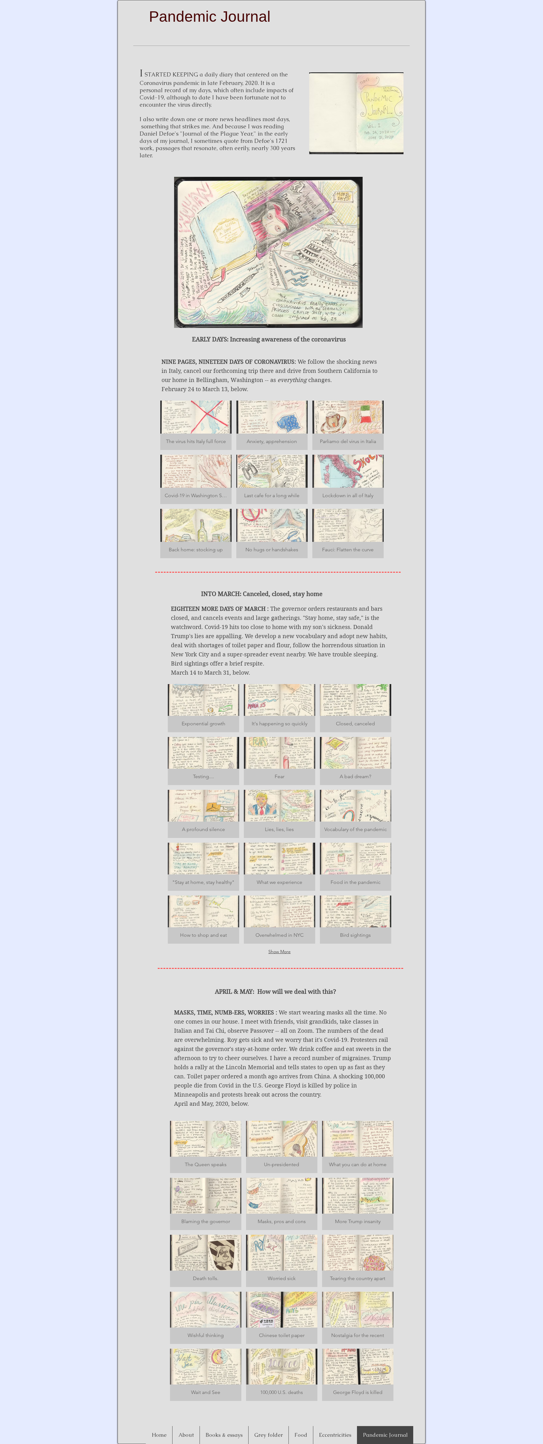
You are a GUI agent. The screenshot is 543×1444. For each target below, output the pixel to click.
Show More (279, 951)
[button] (196, 425)
